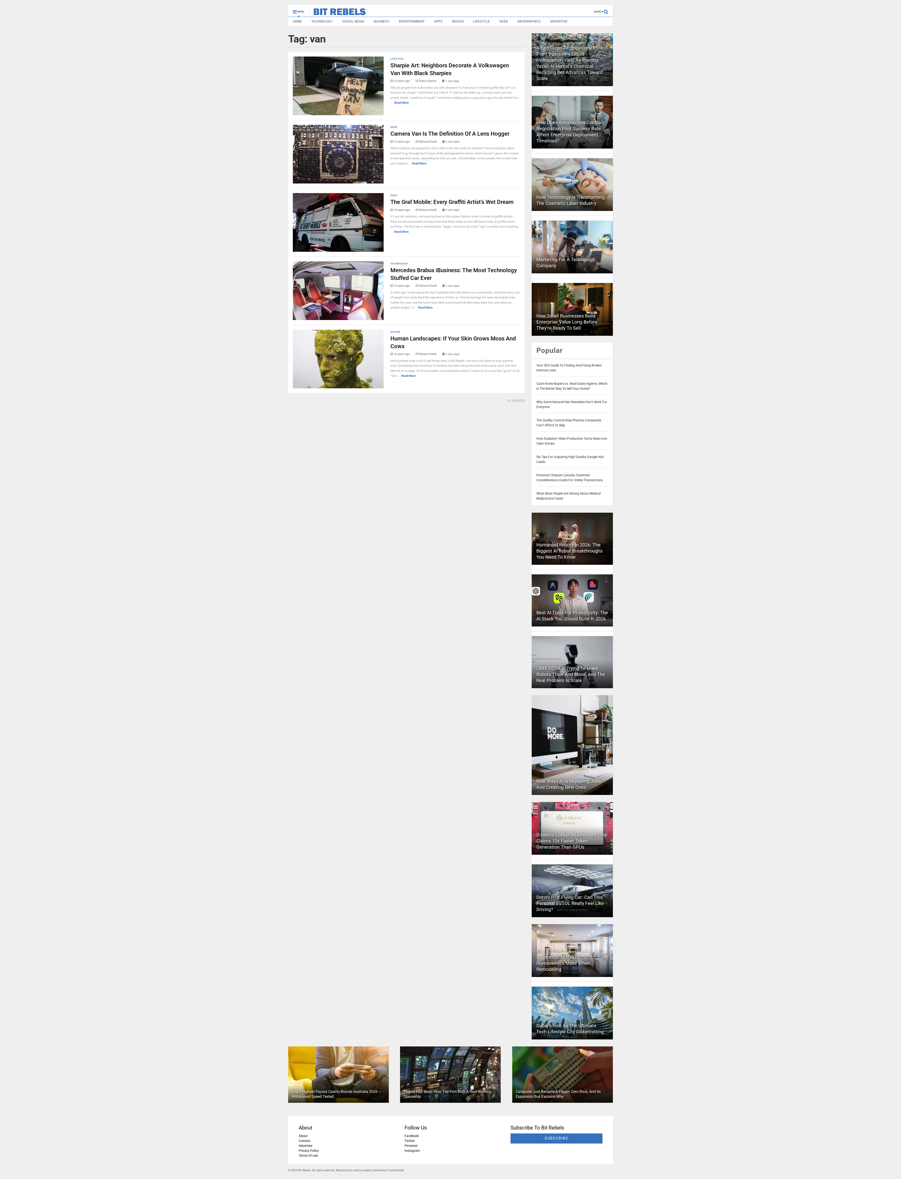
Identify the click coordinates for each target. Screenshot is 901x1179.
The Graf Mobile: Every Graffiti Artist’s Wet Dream (452, 202)
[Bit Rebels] (337, 13)
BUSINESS (381, 21)
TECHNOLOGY (322, 21)
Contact (304, 1141)
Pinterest (411, 1146)
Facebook (412, 1136)
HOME (297, 21)
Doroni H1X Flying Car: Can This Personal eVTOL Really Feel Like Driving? (570, 903)
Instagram (412, 1150)
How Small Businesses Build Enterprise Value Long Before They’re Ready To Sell (566, 322)
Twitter (410, 1141)
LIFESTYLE (481, 21)
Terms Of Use (308, 1155)
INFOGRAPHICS (529, 21)
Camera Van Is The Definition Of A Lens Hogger (449, 133)
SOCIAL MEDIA (353, 21)
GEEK (503, 21)
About (303, 1136)
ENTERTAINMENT (412, 21)
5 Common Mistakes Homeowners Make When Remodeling (563, 963)
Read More (401, 102)
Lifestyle (397, 58)
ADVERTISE (559, 21)
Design (395, 332)
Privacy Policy (309, 1150)
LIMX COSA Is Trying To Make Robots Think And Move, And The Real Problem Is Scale (570, 674)
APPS (438, 21)
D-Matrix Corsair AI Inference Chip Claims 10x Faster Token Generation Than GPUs (571, 841)
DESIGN (458, 21)
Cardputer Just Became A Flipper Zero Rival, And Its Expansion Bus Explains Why (558, 1094)
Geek (393, 127)
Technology (399, 263)
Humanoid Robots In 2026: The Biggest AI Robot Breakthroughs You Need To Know (569, 551)
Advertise (305, 1146)
